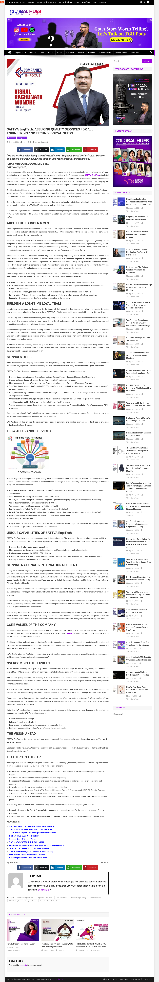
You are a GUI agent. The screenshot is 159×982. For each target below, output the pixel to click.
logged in (23, 965)
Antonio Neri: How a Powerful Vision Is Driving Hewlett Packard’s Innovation (138, 305)
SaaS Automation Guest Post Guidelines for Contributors (138, 643)
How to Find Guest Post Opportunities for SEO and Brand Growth (137, 690)
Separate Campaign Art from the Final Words (138, 339)
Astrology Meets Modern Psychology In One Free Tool (138, 673)
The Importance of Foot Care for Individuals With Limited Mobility (138, 468)
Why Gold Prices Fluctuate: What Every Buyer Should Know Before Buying (138, 562)
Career (61, 2)
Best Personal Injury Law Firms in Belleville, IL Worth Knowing (138, 578)
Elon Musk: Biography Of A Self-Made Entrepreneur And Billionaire (36, 845)
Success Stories (105, 53)
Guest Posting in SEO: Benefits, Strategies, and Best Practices (138, 658)
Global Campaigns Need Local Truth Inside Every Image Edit (138, 371)
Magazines (19, 53)
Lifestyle (91, 53)
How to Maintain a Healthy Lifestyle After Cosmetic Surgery (137, 234)
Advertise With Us (73, 2)
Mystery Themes (57, 979)
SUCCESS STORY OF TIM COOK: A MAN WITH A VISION (31, 827)
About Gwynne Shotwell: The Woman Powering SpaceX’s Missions (137, 355)
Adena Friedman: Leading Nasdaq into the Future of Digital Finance (136, 252)
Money (50, 53)
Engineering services (44, 898)
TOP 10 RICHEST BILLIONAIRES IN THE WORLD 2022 (30, 830)
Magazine (22, 138)
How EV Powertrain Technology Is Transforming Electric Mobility (139, 287)
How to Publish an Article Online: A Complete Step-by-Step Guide (137, 627)
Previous (13, 862)
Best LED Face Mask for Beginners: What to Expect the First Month (138, 388)
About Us (31, 2)
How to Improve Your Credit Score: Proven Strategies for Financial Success (138, 506)
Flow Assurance (61, 898)
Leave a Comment (41, 142)
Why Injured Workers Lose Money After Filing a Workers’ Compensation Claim (138, 594)
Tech (42, 53)
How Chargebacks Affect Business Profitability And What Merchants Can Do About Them (139, 202)
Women (81, 53)
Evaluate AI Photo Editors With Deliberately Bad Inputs (138, 419)
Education (70, 53)
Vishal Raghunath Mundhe (49, 901)
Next (104, 862)
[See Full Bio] (50, 890)
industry (70, 633)
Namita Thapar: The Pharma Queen (21, 944)
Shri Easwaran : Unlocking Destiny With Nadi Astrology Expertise (57, 945)
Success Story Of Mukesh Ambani (23, 839)
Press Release (121, 53)
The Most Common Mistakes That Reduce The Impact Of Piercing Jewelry (137, 450)
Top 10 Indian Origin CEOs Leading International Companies (34, 833)
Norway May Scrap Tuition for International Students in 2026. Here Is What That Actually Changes (138, 543)
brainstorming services (25, 898)
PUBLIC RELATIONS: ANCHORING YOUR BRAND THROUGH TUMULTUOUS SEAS (91, 945)
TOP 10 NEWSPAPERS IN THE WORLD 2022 (26, 842)
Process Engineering (78, 898)
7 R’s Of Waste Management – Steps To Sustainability (31, 852)
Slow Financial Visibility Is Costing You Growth (136, 611)
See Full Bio (43, 889)
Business (32, 53)
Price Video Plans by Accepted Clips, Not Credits (138, 434)
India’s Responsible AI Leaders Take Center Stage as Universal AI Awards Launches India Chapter (138, 487)
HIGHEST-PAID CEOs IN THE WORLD (24, 836)
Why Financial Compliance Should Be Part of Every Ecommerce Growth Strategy (138, 323)
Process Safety (95, 898)
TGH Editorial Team (13, 950)
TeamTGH (27, 142)
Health (59, 53)
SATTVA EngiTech (92, 175)
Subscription (52, 2)
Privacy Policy (147, 979)
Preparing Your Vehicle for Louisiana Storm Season (137, 218)
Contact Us (41, 2)
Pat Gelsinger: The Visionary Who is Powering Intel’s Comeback (137, 270)
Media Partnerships (99, 2)
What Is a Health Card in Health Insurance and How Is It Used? (138, 404)
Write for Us (86, 2)
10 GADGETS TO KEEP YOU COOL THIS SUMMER (29, 848)
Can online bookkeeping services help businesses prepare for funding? (137, 524)
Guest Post (135, 53)
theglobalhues (30, 901)
